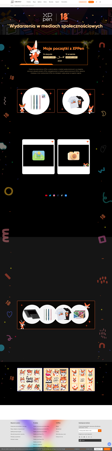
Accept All (107, 449)
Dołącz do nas (59, 436)
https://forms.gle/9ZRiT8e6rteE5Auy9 (33, 224)
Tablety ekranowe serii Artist (40, 431)
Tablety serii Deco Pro (38, 434)
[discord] (84, 436)
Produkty (29, 1)
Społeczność (83, 1)
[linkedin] (89, 436)
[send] (99, 430)
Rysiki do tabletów (37, 444)
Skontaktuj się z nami (61, 434)
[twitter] (86, 436)
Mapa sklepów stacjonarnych (17, 429)
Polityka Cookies (14, 439)
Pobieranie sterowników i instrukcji (18, 426)
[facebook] (82, 436)
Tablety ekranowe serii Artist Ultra (41, 426)
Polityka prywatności (15, 436)
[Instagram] (79, 436)
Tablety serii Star (37, 442)
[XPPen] (16, 2)
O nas (57, 431)
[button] (96, 2)
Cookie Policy (83, 449)
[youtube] (91, 436)
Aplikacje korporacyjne (16, 431)
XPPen (12, 5)
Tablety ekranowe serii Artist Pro (41, 429)
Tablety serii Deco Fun (38, 439)
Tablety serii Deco (37, 436)
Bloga (57, 426)
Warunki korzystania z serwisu (17, 434)
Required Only (98, 449)
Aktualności (58, 429)
